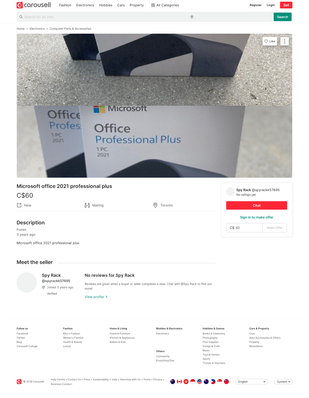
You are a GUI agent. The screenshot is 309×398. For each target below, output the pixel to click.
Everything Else (165, 360)
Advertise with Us (130, 379)
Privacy (157, 379)
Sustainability (101, 379)
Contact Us (74, 379)
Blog (19, 341)
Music (206, 350)
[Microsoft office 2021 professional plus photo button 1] (154, 70)
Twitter (21, 337)
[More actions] (284, 41)
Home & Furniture (120, 333)
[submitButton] (283, 17)
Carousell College (27, 346)
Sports (206, 358)
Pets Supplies (211, 341)
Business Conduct (61, 384)
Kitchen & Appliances (122, 337)
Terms (147, 379)
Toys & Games (211, 354)
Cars (252, 333)
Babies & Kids (118, 341)
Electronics (162, 333)
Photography (210, 337)
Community (163, 356)
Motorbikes (256, 346)
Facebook (22, 333)
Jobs (114, 379)
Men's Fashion (71, 333)
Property (254, 341)
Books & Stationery (214, 333)
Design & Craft (211, 346)
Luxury (67, 346)
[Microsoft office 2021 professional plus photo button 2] (154, 142)
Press (87, 379)
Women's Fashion (73, 337)
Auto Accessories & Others (264, 337)
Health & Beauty (72, 341)
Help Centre (58, 379)
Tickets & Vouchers (214, 363)
